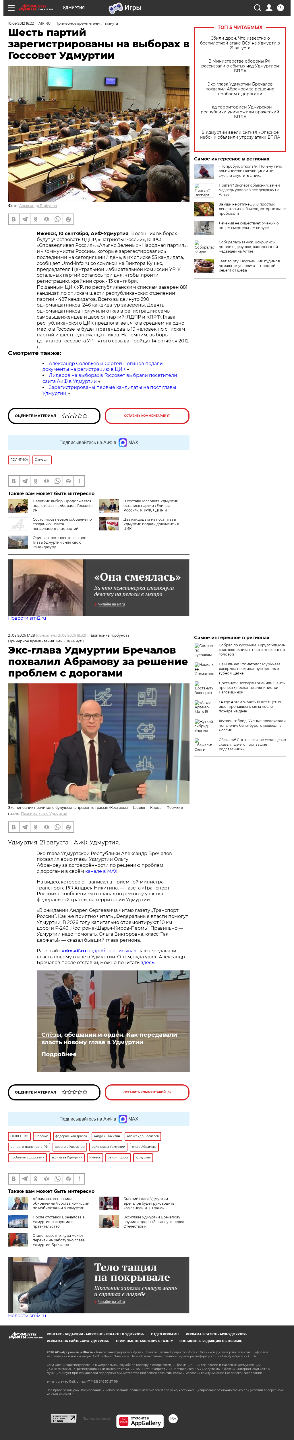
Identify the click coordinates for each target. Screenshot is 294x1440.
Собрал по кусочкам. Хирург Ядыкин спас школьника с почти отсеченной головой (252, 649)
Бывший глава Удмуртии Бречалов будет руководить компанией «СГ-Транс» (148, 1203)
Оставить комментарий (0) (147, 1092)
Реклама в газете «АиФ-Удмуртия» (216, 1334)
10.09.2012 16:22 (21, 23)
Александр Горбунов (38, 206)
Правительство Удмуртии (44, 813)
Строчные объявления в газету (144, 1341)
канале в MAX (101, 871)
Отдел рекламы (165, 1334)
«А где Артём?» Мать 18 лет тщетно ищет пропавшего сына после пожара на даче (250, 706)
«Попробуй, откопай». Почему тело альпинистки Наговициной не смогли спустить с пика (250, 171)
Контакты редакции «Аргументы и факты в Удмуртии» (95, 1334)
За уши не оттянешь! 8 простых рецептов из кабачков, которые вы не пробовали (252, 209)
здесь (147, 962)
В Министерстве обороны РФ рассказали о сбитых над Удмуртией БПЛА (240, 66)
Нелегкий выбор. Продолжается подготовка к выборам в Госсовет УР (63, 505)
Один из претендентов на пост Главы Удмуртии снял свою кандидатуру (60, 542)
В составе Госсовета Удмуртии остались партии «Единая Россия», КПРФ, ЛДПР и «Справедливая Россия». (150, 508)
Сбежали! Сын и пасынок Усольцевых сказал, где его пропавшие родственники (252, 744)
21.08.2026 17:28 (21, 635)
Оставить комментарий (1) (147, 416)
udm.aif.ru (73, 950)
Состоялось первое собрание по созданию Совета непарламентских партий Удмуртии (50, 526)
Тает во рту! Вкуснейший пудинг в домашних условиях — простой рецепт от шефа (249, 265)
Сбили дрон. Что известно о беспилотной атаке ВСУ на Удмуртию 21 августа (240, 43)
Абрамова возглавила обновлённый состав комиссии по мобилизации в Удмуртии (61, 1203)
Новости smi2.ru (27, 618)
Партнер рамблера (96, 1418)
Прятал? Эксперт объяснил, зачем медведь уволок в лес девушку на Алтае (249, 190)
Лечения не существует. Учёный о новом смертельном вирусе (249, 225)
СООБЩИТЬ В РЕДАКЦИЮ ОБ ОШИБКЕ (210, 1341)
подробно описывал (111, 950)
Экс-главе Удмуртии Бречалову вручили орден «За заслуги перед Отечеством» (153, 1221)
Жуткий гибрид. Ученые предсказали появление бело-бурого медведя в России (252, 725)
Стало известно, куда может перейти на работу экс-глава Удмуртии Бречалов (59, 1240)
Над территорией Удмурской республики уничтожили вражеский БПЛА (240, 112)
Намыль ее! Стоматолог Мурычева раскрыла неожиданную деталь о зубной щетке (250, 668)
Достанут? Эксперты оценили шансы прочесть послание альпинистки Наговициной (252, 687)
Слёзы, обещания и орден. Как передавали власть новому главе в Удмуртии (109, 1038)
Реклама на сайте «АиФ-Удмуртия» (78, 1341)
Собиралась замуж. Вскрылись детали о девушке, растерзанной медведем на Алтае (248, 246)
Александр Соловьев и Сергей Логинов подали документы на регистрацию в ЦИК (102, 366)
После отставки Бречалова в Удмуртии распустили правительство (58, 1221)
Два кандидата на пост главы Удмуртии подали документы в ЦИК (151, 524)
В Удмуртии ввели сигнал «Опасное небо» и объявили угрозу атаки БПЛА (240, 135)
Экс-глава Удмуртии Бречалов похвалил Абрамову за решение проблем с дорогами (240, 89)
